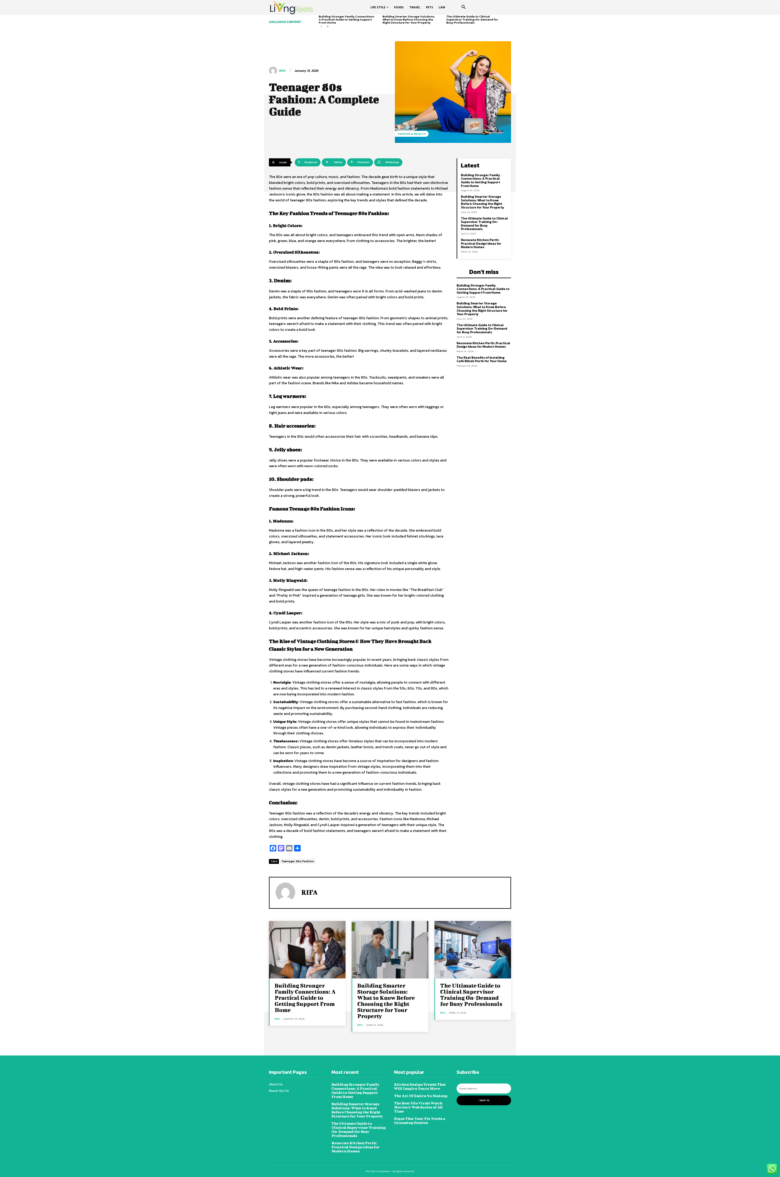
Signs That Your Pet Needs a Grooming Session (419, 1120)
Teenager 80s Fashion (297, 861)
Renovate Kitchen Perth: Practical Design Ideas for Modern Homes (481, 243)
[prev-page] (321, 26)
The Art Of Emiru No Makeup (420, 1096)
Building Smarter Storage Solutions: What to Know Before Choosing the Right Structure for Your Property (408, 19)
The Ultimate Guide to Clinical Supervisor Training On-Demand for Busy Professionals (472, 19)
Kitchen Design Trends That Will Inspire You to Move (420, 1086)
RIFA (282, 71)
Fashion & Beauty (412, 134)
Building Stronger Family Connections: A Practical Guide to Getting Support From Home (347, 19)
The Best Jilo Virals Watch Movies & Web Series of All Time (418, 1107)
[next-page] (327, 26)
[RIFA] (273, 71)
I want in (484, 1100)
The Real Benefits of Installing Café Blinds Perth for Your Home (482, 359)
